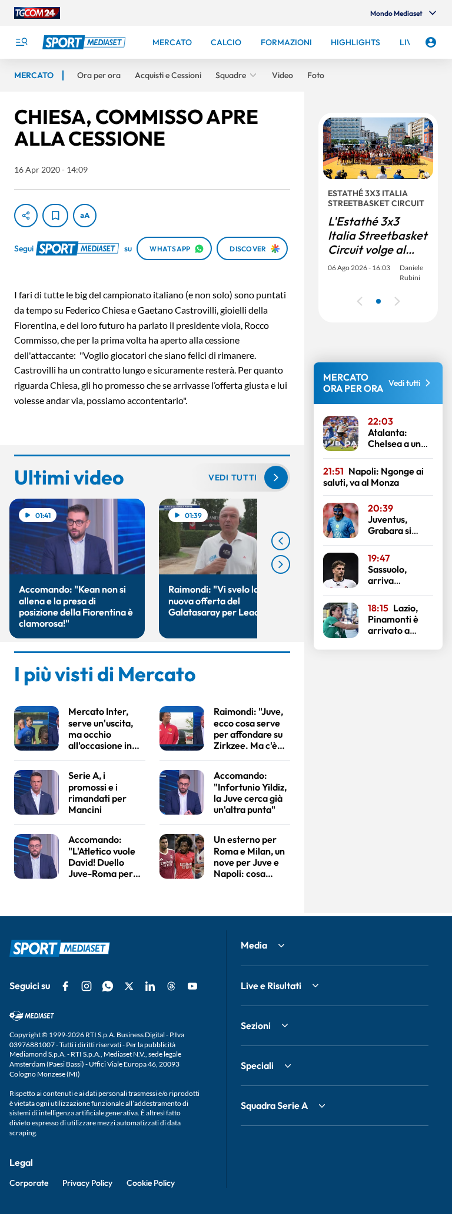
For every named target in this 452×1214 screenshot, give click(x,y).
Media (254, 945)
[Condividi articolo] (26, 215)
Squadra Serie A (274, 1105)
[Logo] (85, 42)
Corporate (28, 1183)
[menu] (21, 42)
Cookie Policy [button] (151, 1183)
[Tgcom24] (37, 13)
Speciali (257, 1065)
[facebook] (65, 986)
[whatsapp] (108, 986)
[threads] (171, 986)
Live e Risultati (271, 985)
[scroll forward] (280, 564)
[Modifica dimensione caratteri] (85, 215)
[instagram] (86, 986)
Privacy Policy (87, 1183)
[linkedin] (150, 986)
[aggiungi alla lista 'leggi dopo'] (55, 215)
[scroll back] (280, 541)
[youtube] (192, 986)
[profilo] (431, 42)
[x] (129, 986)
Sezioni (256, 1025)
